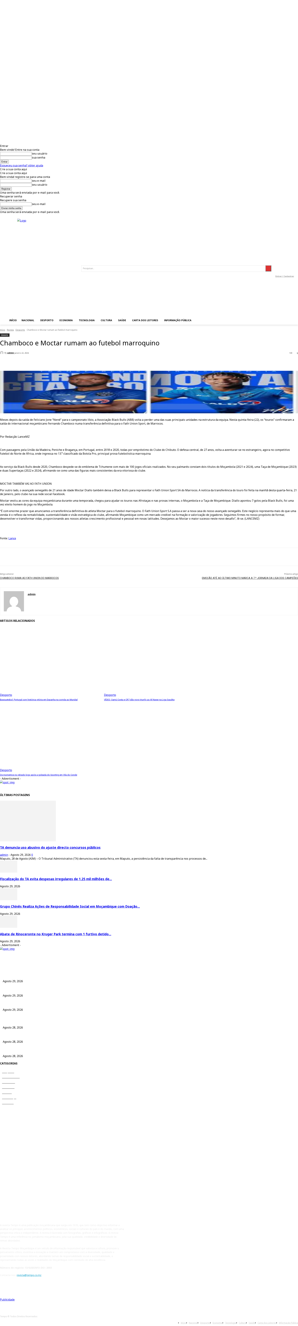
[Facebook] (276, 263)
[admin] (2, 353)
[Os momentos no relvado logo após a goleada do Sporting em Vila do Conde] (50, 736)
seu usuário (39, 153)
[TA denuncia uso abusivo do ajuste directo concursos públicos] (28, 840)
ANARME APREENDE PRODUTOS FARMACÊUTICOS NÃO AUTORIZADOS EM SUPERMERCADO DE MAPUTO (63, 1035)
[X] (18, 556)
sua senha (38, 157)
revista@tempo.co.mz (29, 1275)
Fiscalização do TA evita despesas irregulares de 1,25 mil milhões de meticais (46, 989)
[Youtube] (285, 271)
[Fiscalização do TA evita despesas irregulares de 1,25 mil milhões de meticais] (8, 871)
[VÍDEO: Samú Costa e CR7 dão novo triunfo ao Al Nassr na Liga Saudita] (154, 661)
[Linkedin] (292, 263)
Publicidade (7, 1299)
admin (10, 352)
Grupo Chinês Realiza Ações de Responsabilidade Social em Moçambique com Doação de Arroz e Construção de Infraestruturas (75, 1003)
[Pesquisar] (268, 268)
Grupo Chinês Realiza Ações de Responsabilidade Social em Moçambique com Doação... (70, 906)
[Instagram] (284, 263)
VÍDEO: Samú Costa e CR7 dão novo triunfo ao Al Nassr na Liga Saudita (139, 699)
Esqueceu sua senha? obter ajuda (21, 165)
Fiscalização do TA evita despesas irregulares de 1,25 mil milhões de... (56, 879)
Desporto (20, 329)
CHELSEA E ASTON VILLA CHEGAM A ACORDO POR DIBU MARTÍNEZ (42, 1021)
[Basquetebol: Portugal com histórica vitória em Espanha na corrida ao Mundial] (50, 661)
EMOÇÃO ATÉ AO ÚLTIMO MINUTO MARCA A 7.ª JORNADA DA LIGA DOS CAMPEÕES (250, 578)
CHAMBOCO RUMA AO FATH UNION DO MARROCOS (29, 578)
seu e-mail (39, 181)
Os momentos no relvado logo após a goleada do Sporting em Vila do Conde (38, 775)
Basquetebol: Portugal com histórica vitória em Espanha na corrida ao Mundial (39, 699)
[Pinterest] (30, 556)
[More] (77, 362)
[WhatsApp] (43, 556)
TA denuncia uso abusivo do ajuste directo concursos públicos (50, 847)
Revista (10, 329)
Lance (12, 538)
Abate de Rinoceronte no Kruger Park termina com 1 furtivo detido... (55, 934)
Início (2, 329)
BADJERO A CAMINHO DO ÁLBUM (22, 1050)
